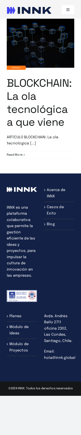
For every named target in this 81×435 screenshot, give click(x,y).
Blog (51, 224)
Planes (15, 316)
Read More (14, 154)
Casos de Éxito (55, 210)
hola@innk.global (59, 358)
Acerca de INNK (56, 193)
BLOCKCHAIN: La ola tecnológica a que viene (39, 102)
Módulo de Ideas (19, 330)
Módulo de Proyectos (19, 347)
